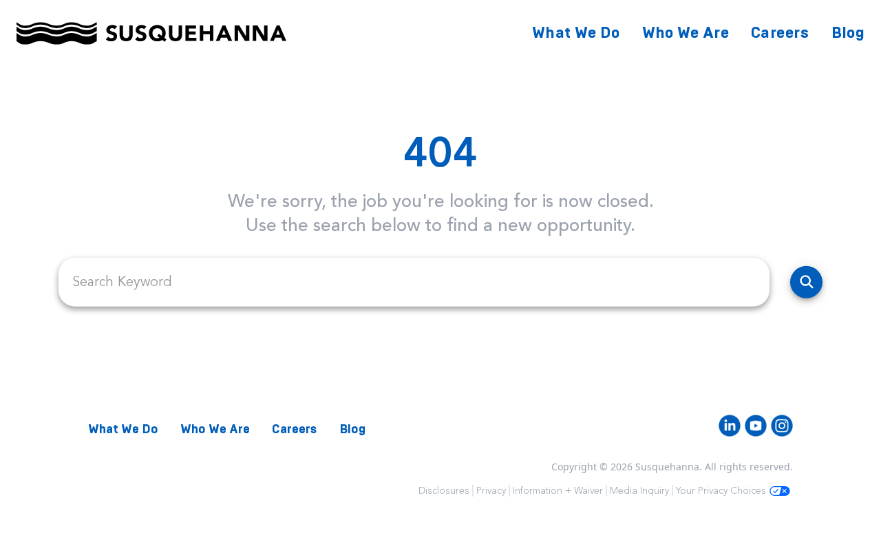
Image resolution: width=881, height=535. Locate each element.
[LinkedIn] (730, 426)
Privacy (491, 490)
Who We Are (686, 32)
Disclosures (443, 490)
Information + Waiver (558, 490)
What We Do (576, 32)
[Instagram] (782, 426)
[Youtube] (756, 426)
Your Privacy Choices (721, 490)
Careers (780, 32)
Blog (847, 32)
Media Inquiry (639, 490)
